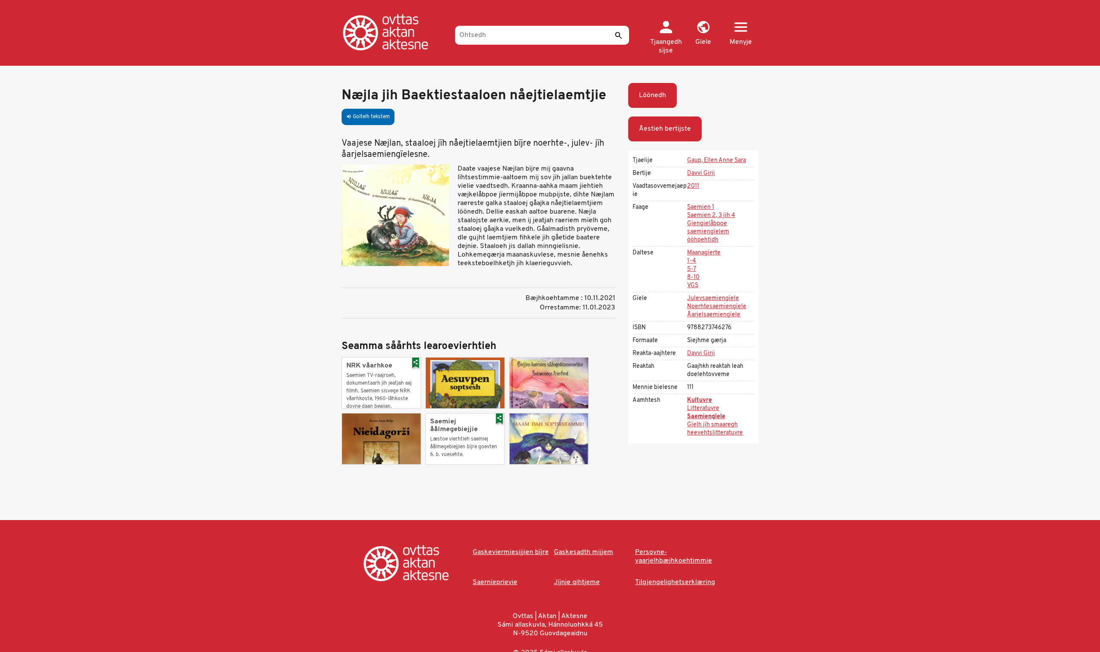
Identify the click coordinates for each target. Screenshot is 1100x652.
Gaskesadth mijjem (583, 552)
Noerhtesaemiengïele (716, 307)
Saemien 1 (700, 207)
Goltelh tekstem (368, 116)
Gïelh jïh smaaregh (712, 425)
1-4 (691, 261)
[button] (703, 33)
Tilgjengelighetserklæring (675, 582)
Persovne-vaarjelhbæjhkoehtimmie (673, 556)
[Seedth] (618, 35)
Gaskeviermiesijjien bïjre (511, 552)
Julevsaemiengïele (713, 298)
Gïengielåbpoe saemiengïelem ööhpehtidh (708, 232)
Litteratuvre (703, 408)
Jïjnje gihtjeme (577, 582)
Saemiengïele (706, 417)
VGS (692, 286)
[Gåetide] (394, 32)
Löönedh (652, 95)
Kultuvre (699, 400)
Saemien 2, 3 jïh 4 (711, 215)
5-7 (691, 269)
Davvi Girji (701, 173)
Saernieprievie (495, 582)
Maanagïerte (704, 253)
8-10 (693, 277)
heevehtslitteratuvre (715, 433)
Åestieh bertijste (665, 129)
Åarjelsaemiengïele (713, 315)
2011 (693, 186)
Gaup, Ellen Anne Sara (716, 160)
